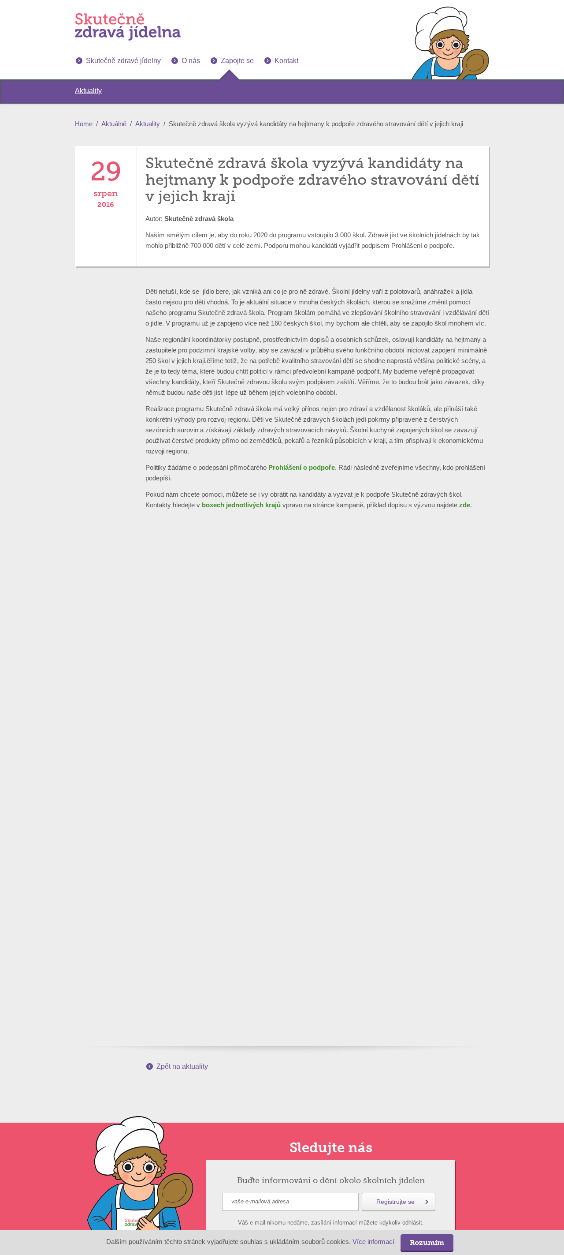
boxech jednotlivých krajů (241, 505)
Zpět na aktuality (182, 1066)
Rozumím (427, 1242)
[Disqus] (282, 662)
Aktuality (147, 123)
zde (464, 505)
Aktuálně (113, 123)
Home (84, 123)
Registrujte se (395, 1201)
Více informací (373, 1242)
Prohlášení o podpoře (301, 467)
